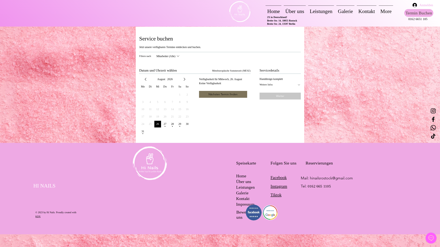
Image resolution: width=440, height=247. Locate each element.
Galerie (242, 193)
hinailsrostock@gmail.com (331, 178)
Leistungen (245, 187)
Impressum (245, 204)
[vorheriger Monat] (146, 79)
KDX (38, 216)
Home (241, 176)
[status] (231, 71)
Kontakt (243, 198)
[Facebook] (433, 119)
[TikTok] (433, 136)
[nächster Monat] (184, 79)
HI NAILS (44, 186)
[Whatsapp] (433, 127)
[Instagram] (433, 111)
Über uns (243, 181)
